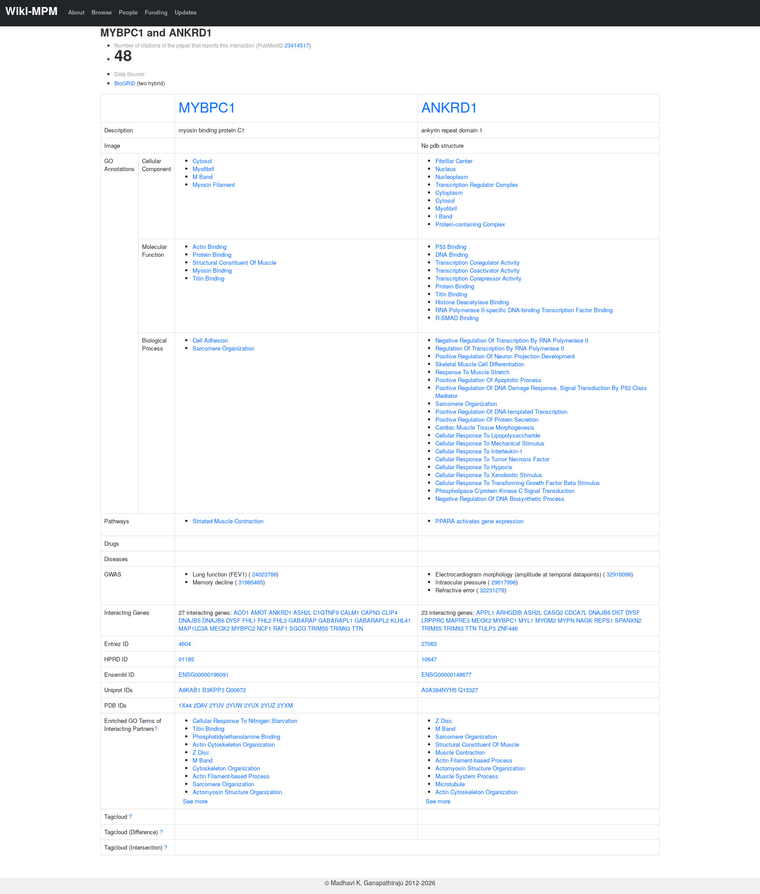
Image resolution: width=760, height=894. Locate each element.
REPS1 (603, 620)
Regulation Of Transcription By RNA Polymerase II (499, 348)
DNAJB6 (213, 620)
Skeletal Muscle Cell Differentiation (479, 364)
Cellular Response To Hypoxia (473, 467)
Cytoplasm (449, 192)
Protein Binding (212, 254)
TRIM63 (340, 628)
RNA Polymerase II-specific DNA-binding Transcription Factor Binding (524, 310)
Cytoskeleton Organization (226, 768)
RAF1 (280, 628)
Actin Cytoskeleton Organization (234, 744)
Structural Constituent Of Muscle (234, 262)
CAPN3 (370, 612)
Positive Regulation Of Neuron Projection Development (505, 356)
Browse (101, 12)
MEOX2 (220, 628)
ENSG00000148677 (446, 674)
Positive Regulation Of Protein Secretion (486, 419)
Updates (186, 12)
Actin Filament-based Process (231, 776)
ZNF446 (507, 628)
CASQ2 (553, 612)
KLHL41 (401, 620)
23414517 (297, 45)
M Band (202, 176)
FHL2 (264, 620)
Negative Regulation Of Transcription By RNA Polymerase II (511, 340)
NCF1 (264, 628)
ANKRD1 (449, 106)
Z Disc (201, 752)
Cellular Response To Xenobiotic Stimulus (488, 475)
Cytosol (202, 161)
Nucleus (445, 168)
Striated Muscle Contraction (228, 521)
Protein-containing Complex (470, 224)
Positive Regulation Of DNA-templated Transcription (501, 411)
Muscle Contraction (460, 752)
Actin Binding (210, 246)
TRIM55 (318, 628)
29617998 (503, 582)
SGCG (297, 628)
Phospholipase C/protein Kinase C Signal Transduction (504, 490)
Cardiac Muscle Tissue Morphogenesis (484, 427)
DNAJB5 (190, 620)
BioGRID (124, 83)
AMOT (259, 612)
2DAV (201, 705)
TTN (357, 628)
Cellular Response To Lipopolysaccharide (487, 435)
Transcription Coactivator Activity (477, 270)
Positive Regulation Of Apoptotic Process (488, 380)
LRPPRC (432, 620)
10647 (429, 659)
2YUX (251, 705)
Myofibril (203, 168)
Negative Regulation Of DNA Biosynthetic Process (499, 498)
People (128, 12)
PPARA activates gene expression (479, 521)
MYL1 (526, 620)
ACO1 (241, 612)
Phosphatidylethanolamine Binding (236, 736)
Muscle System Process (466, 776)
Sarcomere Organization (223, 348)
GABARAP (303, 620)
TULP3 (487, 628)
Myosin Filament (214, 184)
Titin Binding (208, 278)
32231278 (492, 590)
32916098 (619, 574)
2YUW (234, 705)
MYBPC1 (207, 106)
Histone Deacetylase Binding (472, 302)
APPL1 (485, 612)
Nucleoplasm (451, 176)
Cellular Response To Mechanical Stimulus (489, 443)
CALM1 (349, 612)
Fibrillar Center (453, 161)
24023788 (264, 574)
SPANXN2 (628, 620)
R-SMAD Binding (457, 318)
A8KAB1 (190, 690)
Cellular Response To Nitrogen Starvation (245, 720)
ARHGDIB (509, 612)
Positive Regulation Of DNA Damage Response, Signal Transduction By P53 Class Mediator (541, 391)
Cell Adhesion (210, 340)
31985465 (250, 582)
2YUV (216, 705)
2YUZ (268, 705)
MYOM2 (545, 620)
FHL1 (249, 620)
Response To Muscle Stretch (472, 372)
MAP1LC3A (193, 628)
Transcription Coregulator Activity (477, 262)
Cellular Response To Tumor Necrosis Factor (492, 459)
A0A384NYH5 (439, 690)
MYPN (566, 620)
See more (195, 801)
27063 (429, 643)
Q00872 (236, 690)
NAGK (584, 620)
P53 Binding (450, 246)
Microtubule (450, 784)
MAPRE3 (458, 620)
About (76, 12)
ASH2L (302, 612)
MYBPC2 (243, 628)
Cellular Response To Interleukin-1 (478, 451)
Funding (156, 12)
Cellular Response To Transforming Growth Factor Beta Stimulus (517, 482)
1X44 (185, 705)
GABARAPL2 (371, 620)
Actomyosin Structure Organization (237, 792)
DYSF (233, 620)
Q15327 (468, 690)
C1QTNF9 (326, 612)
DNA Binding (451, 254)
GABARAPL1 (335, 620)
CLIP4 (390, 612)
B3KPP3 (213, 690)
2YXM (285, 705)
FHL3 (280, 620)
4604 (185, 643)
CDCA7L (576, 612)
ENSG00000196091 (204, 674)
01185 (186, 659)
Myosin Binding (212, 270)
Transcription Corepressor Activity (478, 278)
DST (618, 612)
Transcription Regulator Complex (476, 184)
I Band (443, 216)
